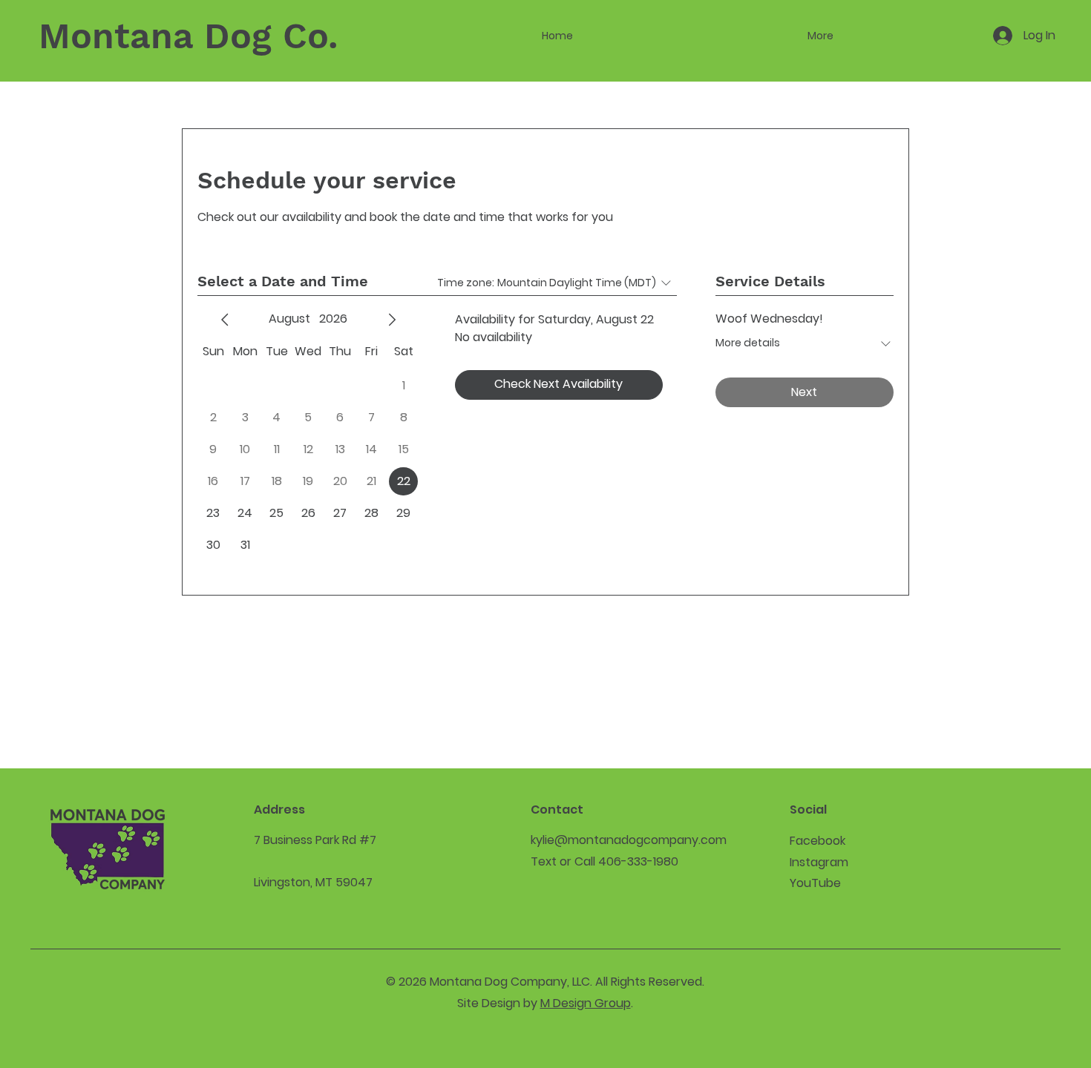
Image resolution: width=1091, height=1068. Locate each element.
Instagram (819, 862)
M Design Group (585, 1003)
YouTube (815, 882)
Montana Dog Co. (188, 36)
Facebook (817, 840)
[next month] (392, 320)
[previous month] (225, 320)
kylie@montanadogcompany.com (629, 839)
